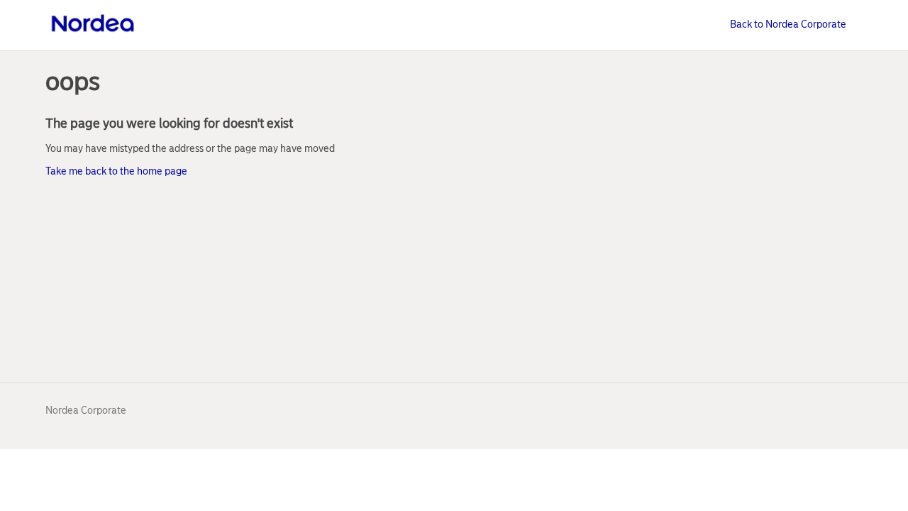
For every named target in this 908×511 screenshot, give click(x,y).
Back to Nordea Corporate (788, 24)
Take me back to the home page (116, 171)
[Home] (92, 33)
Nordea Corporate (85, 411)
